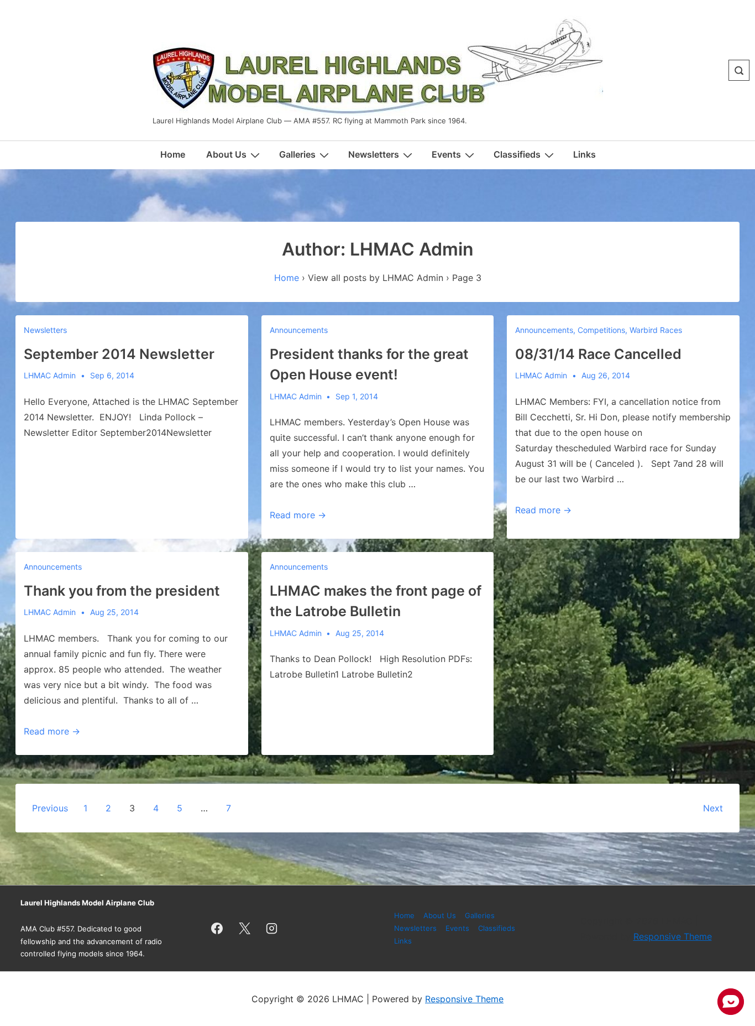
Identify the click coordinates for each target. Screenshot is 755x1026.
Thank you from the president (122, 590)
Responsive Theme (672, 936)
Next (713, 808)
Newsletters (45, 330)
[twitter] (244, 928)
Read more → (298, 514)
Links (584, 154)
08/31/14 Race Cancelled (598, 354)
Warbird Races (656, 330)
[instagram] (271, 928)
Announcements (299, 330)
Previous (50, 808)
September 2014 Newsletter (119, 354)
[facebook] (217, 928)
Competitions (601, 330)
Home (172, 154)
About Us (226, 154)
